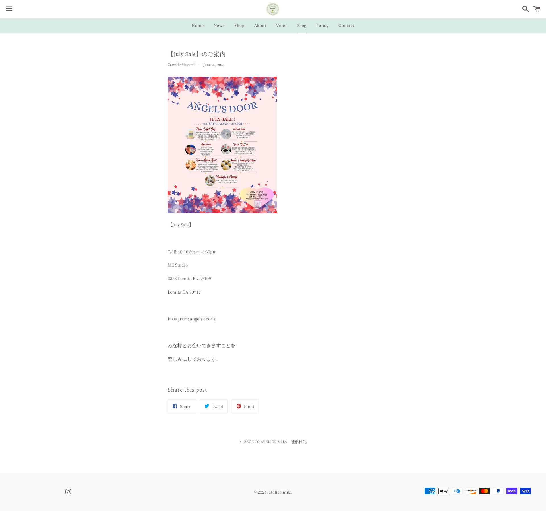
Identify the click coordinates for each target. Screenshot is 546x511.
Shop (239, 25)
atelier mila (280, 492)
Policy (322, 25)
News (219, 25)
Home (197, 25)
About (260, 25)
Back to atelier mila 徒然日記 (275, 441)
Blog (302, 25)
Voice (282, 25)
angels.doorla (203, 319)
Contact (346, 25)
